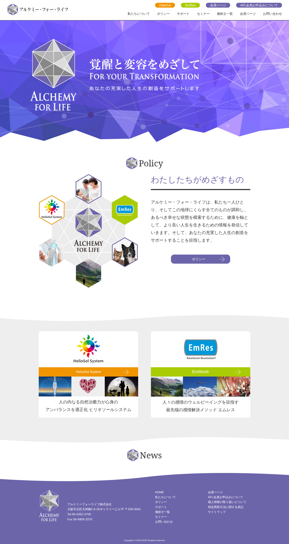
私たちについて (139, 13)
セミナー (203, 13)
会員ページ (218, 5)
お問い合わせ (272, 13)
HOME (159, 492)
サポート (183, 13)
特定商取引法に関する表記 (226, 507)
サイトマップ (217, 512)
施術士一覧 (225, 13)
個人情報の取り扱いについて (227, 502)
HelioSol (165, 5)
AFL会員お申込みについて (259, 5)
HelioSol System (88, 372)
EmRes (190, 5)
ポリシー (163, 13)
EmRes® (200, 371)
